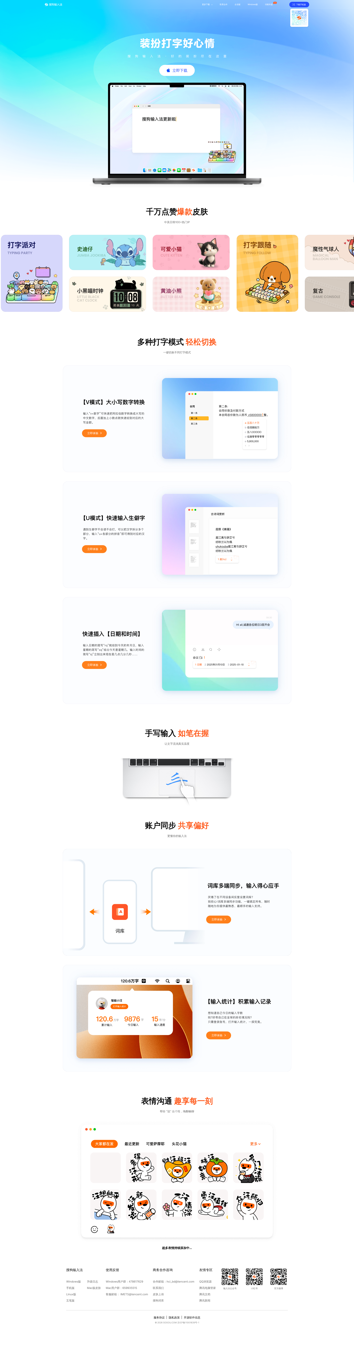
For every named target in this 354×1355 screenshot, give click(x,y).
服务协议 (159, 1317)
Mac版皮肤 (94, 1288)
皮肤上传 (158, 1294)
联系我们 (158, 1288)
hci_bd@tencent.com (180, 1281)
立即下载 (179, 70)
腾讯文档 (204, 1294)
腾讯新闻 (204, 1300)
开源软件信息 (192, 1317)
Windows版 (73, 1281)
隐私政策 (174, 1317)
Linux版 (71, 1294)
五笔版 (70, 1300)
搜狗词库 (158, 1300)
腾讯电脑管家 (207, 1288)
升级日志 (92, 1281)
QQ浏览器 (205, 1281)
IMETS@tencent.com (134, 1294)
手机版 (70, 1288)
